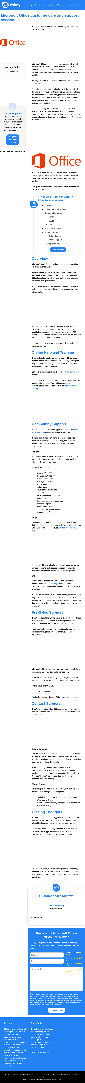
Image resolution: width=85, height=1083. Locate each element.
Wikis (51, 224)
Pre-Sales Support (53, 228)
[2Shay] (11, 5)
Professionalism (72, 952)
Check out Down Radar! (40, 1053)
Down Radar (40, 5)
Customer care (74, 5)
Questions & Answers (57, 5)
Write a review (58, 249)
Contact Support (52, 232)
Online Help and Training (56, 209)
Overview (49, 205)
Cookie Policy (58, 1080)
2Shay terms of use (71, 994)
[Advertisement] (56, 48)
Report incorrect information (12, 151)
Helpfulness (70, 964)
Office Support (73, 372)
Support (49, 264)
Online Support (55, 236)
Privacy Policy (47, 1080)
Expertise (69, 958)
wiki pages (54, 584)
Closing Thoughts (52, 244)
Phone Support (55, 240)
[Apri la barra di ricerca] (32, 5)
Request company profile (13, 139)
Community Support (54, 213)
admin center (57, 754)
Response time (72, 969)
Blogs (51, 221)
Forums (52, 217)
